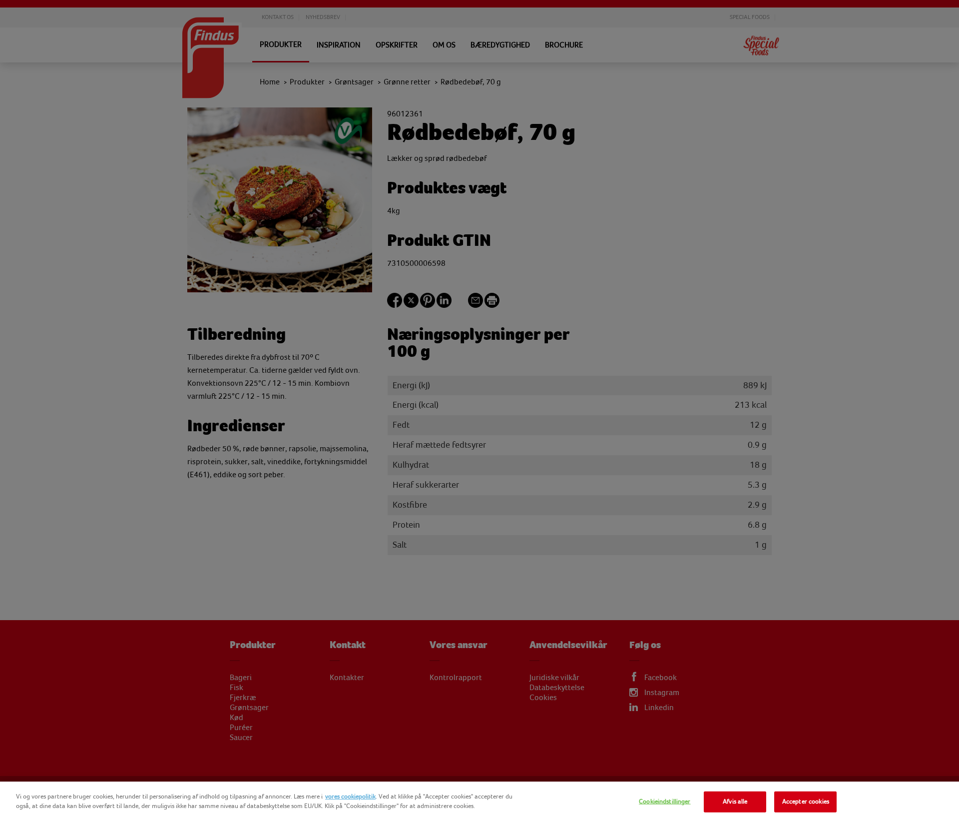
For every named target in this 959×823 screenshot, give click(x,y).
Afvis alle (735, 801)
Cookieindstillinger (664, 801)
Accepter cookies (805, 801)
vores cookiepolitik (350, 796)
